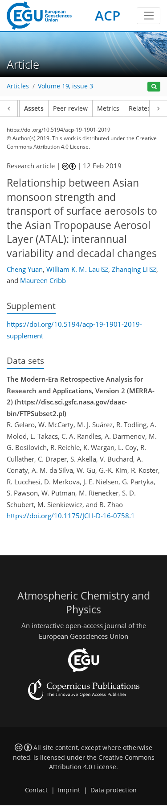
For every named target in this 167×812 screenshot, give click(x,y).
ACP (107, 15)
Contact (36, 790)
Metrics (108, 108)
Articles (18, 86)
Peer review (70, 108)
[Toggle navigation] (148, 15)
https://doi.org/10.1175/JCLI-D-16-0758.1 (71, 515)
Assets (34, 108)
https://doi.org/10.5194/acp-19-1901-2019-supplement (74, 330)
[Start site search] (153, 87)
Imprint (69, 790)
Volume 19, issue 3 (65, 86)
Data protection (113, 790)
